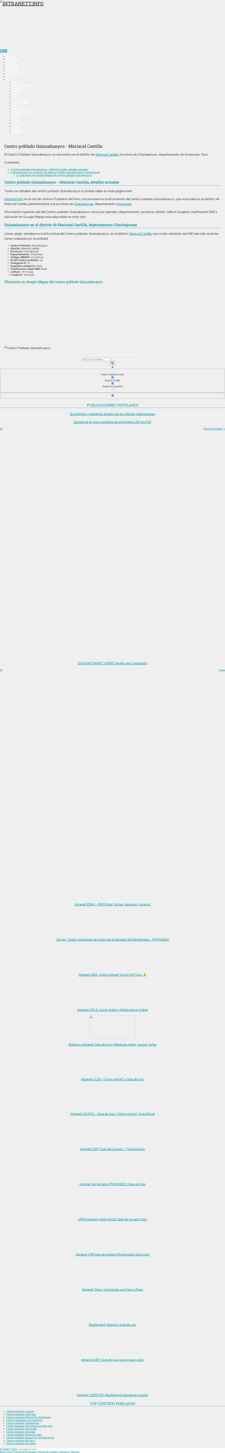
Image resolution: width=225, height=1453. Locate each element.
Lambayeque (20, 103)
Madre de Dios (22, 111)
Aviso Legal (6, 1452)
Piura (16, 117)
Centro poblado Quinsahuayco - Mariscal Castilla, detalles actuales (49, 169)
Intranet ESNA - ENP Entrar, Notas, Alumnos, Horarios (113, 904)
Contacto (64, 1452)
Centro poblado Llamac (20, 1411)
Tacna (16, 126)
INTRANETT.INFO (8, 1449)
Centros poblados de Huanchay (24, 1420)
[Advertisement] (112, 28)
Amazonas (13, 59)
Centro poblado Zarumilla (20, 1431)
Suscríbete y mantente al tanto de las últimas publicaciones (112, 414)
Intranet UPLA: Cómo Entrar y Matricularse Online (112, 1010)
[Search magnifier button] (112, 363)
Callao (17, 82)
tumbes (17, 132)
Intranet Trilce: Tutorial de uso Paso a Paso (112, 1289)
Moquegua (19, 108)
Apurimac (12, 65)
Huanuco (18, 88)
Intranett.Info (13, 199)
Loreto (17, 114)
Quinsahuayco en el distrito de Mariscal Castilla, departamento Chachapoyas (55, 172)
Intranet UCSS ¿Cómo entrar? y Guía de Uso (112, 1079)
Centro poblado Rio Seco (20, 1440)
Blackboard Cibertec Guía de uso (112, 1325)
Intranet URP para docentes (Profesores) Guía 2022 (113, 1254)
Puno (15, 120)
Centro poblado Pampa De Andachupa (28, 1417)
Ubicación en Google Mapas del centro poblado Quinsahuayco (54, 175)
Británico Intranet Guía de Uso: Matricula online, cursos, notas (113, 1044)
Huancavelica (21, 85)
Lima (15, 105)
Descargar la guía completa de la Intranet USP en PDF (113, 422)
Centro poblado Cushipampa (22, 1423)
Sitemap (75, 1452)
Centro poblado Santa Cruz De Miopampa (30, 1437)
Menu (3, 51)
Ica (14, 97)
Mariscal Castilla (106, 154)
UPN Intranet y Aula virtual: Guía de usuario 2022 (112, 1219)
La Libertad (20, 100)
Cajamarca (13, 73)
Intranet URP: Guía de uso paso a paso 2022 (112, 1360)
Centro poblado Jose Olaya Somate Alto (29, 1426)
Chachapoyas (83, 204)
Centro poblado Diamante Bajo (24, 1434)
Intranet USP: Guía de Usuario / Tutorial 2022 (112, 1149)
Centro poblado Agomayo (21, 1414)
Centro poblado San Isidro (21, 1443)
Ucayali (17, 129)
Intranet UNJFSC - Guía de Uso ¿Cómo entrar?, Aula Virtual (112, 1114)
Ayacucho (13, 71)
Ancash (11, 62)
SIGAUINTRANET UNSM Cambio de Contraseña (112, 663)
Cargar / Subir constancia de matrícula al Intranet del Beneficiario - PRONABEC (112, 939)
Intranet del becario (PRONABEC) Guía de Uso (112, 1184)
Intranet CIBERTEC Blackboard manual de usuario (112, 1395)
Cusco (10, 76)
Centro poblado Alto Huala (21, 1429)
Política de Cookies (48, 1452)
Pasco (16, 91)
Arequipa (12, 68)
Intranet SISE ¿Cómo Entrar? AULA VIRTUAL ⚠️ (112, 975)
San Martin (19, 123)
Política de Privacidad (25, 1452)
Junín (16, 94)
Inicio (9, 56)
